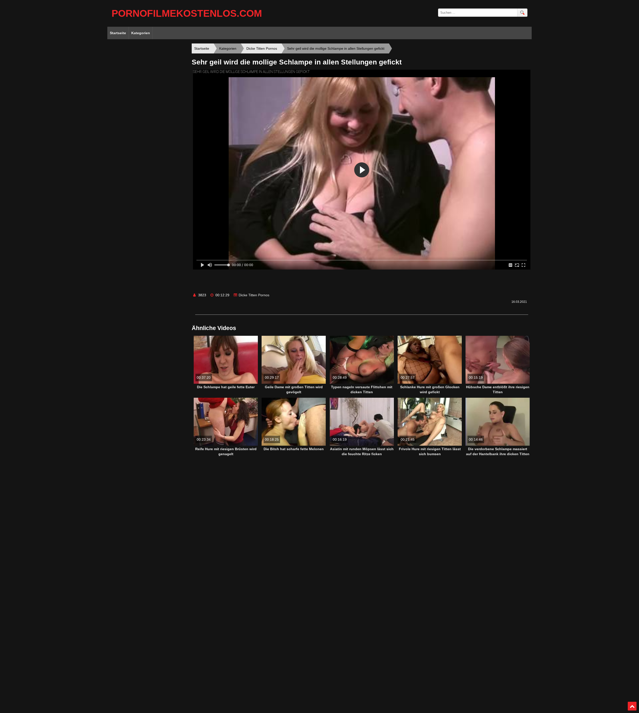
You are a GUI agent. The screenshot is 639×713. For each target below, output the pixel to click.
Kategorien (140, 33)
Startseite (118, 33)
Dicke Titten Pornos (254, 295)
